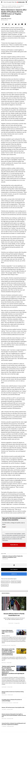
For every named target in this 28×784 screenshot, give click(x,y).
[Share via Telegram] (12, 24)
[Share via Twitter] (6, 24)
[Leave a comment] (22, 24)
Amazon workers (5, 581)
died (21, 34)
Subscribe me (14, 544)
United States (5, 585)
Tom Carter (9, 18)
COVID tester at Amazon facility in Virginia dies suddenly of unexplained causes (12, 556)
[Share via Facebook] (2, 24)
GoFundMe (18, 480)
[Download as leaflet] (18, 24)
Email (3, 527)
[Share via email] (15, 24)
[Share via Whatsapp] (9, 24)
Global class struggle (15, 581)
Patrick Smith (3, 18)
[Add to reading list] (25, 24)
